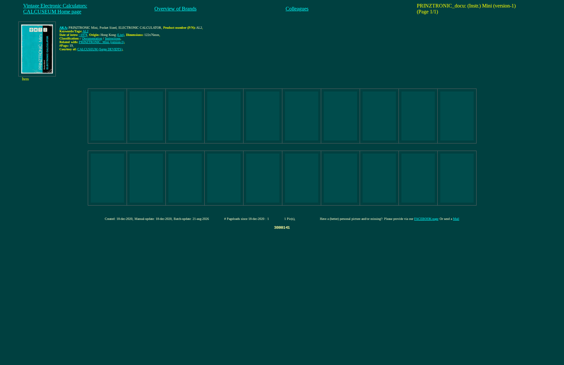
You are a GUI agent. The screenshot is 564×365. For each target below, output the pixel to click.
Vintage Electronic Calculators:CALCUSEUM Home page (55, 8)
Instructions (112, 38)
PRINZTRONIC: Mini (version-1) (101, 42)
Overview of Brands (175, 8)
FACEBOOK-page (426, 219)
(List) (120, 35)
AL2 (85, 31)
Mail (456, 219)
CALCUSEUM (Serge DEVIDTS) (99, 49)
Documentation (92, 38)
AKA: (63, 27)
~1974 (83, 35)
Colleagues (297, 8)
